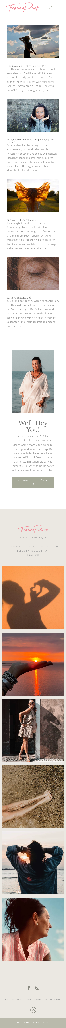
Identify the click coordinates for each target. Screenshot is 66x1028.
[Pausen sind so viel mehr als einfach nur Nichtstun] (33, 796)
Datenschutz (14, 1000)
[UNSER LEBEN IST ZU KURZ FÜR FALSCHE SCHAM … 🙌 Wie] (33, 730)
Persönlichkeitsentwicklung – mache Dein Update (31, 140)
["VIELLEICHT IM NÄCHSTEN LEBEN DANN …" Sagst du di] (33, 929)
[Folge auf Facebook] (28, 988)
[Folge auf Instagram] (37, 988)
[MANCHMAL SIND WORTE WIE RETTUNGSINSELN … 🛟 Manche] (33, 597)
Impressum (34, 1000)
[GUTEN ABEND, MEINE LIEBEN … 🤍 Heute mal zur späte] (33, 664)
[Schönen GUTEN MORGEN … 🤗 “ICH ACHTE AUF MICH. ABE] (33, 862)
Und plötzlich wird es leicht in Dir (26, 65)
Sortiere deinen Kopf (19, 297)
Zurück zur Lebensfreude (21, 219)
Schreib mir (53, 1000)
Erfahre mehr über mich (33, 482)
